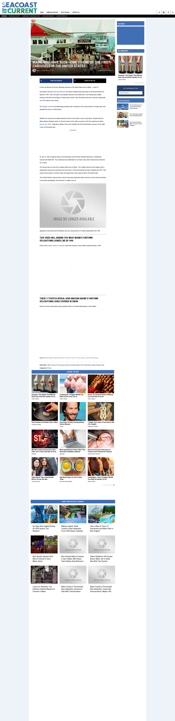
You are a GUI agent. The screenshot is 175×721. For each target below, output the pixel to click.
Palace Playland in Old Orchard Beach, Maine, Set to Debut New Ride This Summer (101, 558)
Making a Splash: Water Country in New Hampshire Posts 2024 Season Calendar (72, 528)
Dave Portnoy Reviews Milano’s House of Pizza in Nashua (136, 123)
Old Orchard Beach (86, 365)
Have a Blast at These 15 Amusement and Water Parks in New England (101, 528)
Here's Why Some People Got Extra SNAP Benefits (136, 114)
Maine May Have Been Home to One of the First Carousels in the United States (71, 358)
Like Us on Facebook (48, 16)
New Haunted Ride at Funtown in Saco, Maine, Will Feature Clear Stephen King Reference (72, 558)
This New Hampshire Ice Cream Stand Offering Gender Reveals (136, 106)
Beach (67, 365)
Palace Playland (96, 365)
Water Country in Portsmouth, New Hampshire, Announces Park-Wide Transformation (72, 589)
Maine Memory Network (57, 92)
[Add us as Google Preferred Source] (163, 12)
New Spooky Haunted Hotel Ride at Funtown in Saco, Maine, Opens (43, 558)
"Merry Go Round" (52, 365)
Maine (78, 365)
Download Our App (14, 16)
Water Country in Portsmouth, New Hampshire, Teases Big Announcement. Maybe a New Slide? (101, 589)
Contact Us (75, 12)
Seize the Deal (65, 12)
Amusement (61, 365)
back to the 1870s (45, 124)
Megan (38, 70)
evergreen (73, 365)
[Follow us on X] (173, 12)
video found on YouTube (56, 245)
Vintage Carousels (48, 106)
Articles (49, 368)
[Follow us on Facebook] (168, 12)
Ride (103, 365)
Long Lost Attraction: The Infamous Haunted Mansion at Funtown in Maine (44, 589)
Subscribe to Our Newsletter (31, 16)
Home (41, 12)
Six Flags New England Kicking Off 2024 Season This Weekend (44, 528)
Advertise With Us (62, 16)
